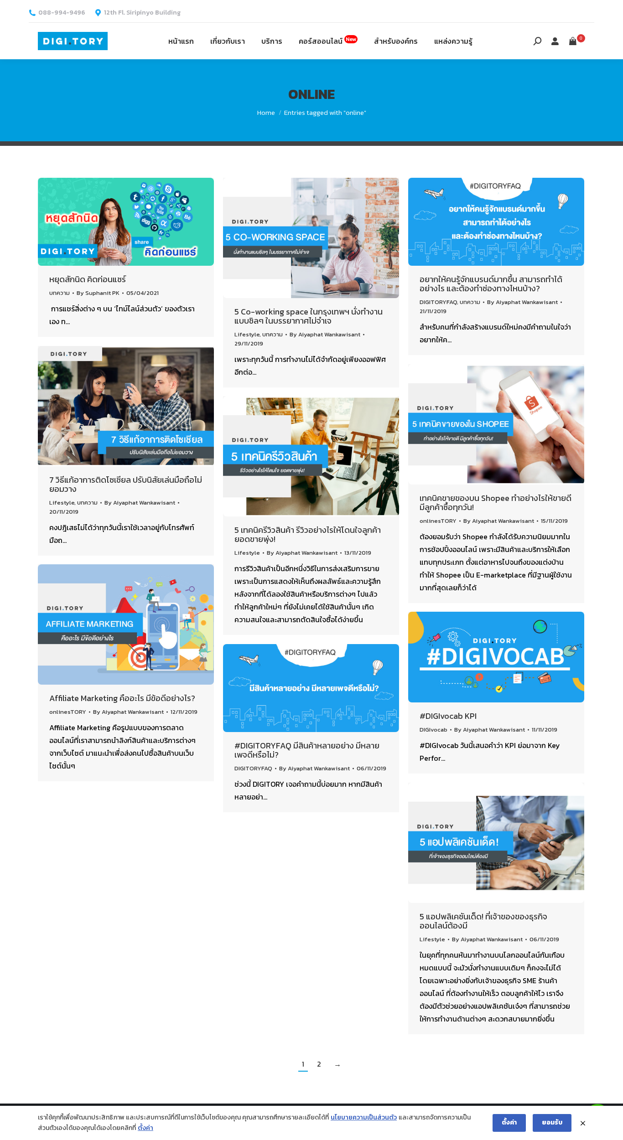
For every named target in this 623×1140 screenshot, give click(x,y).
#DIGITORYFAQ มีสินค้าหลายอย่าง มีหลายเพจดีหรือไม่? (306, 750)
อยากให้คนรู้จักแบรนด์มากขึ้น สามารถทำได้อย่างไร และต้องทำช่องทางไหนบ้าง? (491, 283)
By (98, 293)
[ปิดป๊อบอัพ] (583, 1123)
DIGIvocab (433, 729)
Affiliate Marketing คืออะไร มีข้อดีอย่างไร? (122, 698)
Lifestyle (247, 334)
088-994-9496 (61, 12)
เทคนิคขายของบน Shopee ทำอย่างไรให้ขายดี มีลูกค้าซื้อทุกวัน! (495, 502)
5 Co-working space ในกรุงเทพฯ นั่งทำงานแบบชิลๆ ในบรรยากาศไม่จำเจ (308, 316)
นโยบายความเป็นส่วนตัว (364, 1117)
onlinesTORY (438, 520)
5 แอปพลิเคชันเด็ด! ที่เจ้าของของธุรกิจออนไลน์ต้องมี (483, 921)
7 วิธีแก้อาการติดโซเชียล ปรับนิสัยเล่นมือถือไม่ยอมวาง (125, 484)
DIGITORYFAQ (438, 302)
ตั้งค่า (145, 1128)
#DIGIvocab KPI (448, 716)
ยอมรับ (552, 1122)
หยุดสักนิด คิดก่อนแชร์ (87, 279)
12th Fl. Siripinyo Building (142, 12)
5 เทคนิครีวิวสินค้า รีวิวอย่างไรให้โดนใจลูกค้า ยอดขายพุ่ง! (307, 534)
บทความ (59, 293)
